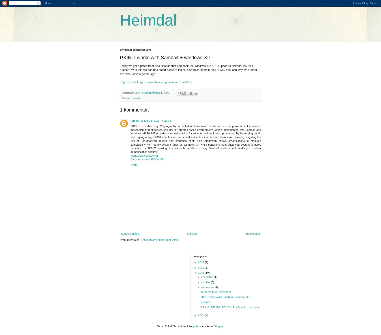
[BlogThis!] (183, 93)
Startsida (192, 233)
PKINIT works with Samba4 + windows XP (225, 297)
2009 (201, 267)
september (208, 287)
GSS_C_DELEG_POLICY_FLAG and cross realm (230, 307)
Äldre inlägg (252, 233)
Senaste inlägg (130, 233)
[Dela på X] (187, 93)
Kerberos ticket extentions (215, 292)
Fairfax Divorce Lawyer (144, 155)
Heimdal (148, 20)
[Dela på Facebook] (192, 93)
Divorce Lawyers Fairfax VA (147, 159)
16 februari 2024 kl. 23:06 (155, 120)
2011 (201, 262)
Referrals (205, 302)
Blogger (219, 326)
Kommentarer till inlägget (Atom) (160, 240)
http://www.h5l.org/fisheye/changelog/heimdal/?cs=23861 (156, 82)
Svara (134, 165)
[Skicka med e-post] (179, 93)
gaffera (196, 326)
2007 (201, 315)
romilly (135, 120)
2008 (201, 272)
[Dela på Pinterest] (196, 93)
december (207, 277)
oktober (206, 282)
